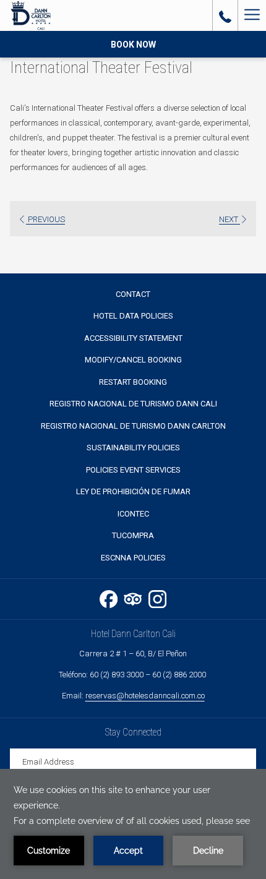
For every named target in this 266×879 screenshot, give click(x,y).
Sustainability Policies (133, 447)
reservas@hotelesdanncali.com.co (145, 695)
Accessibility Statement (133, 338)
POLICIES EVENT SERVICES (133, 469)
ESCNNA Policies (133, 557)
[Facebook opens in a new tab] (109, 597)
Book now (133, 44)
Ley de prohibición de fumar (133, 491)
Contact (133, 294)
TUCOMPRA (133, 535)
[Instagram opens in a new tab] (157, 597)
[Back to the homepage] (30, 15)
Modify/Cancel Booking (133, 359)
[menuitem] (133, 294)
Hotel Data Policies (133, 315)
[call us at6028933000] (225, 15)
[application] (133, 824)
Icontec (133, 513)
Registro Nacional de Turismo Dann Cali (133, 403)
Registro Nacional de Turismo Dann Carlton (133, 426)
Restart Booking (133, 382)
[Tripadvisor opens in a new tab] (133, 597)
